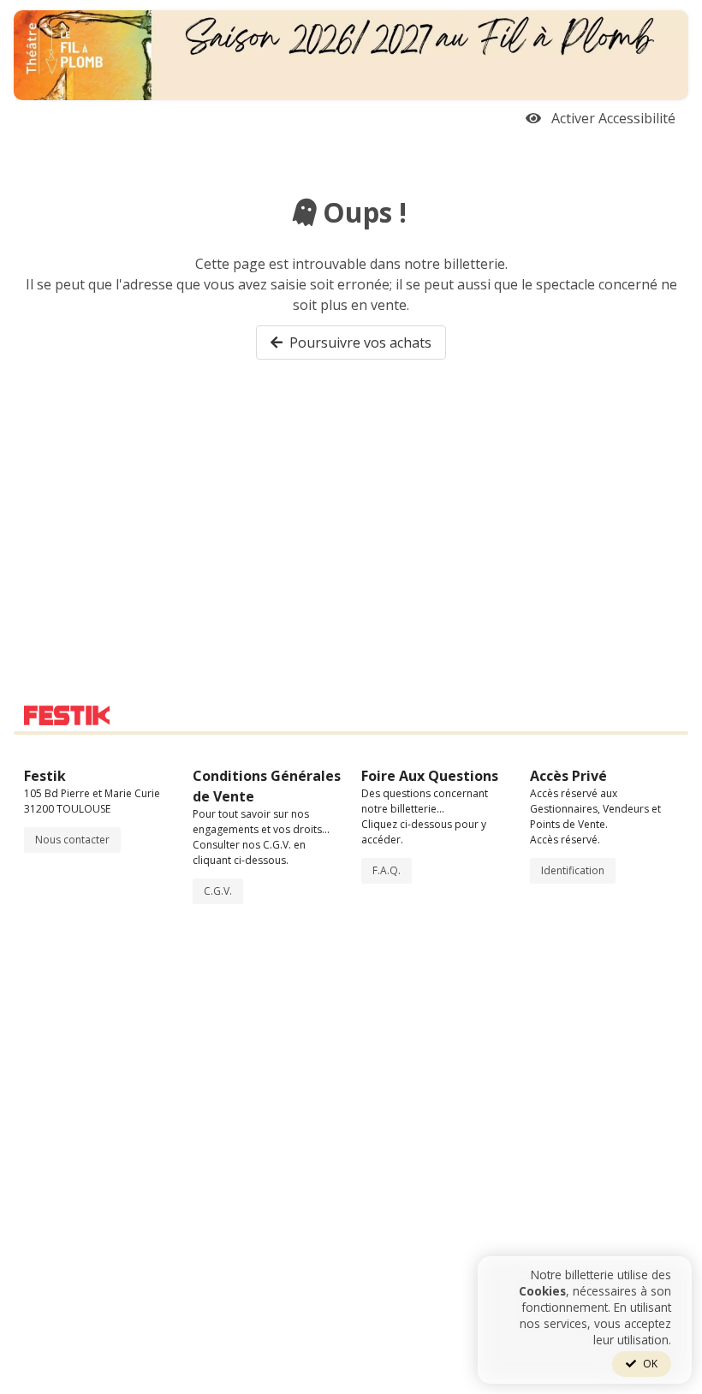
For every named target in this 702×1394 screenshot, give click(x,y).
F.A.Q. (386, 870)
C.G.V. (218, 891)
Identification (572, 870)
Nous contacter (72, 839)
